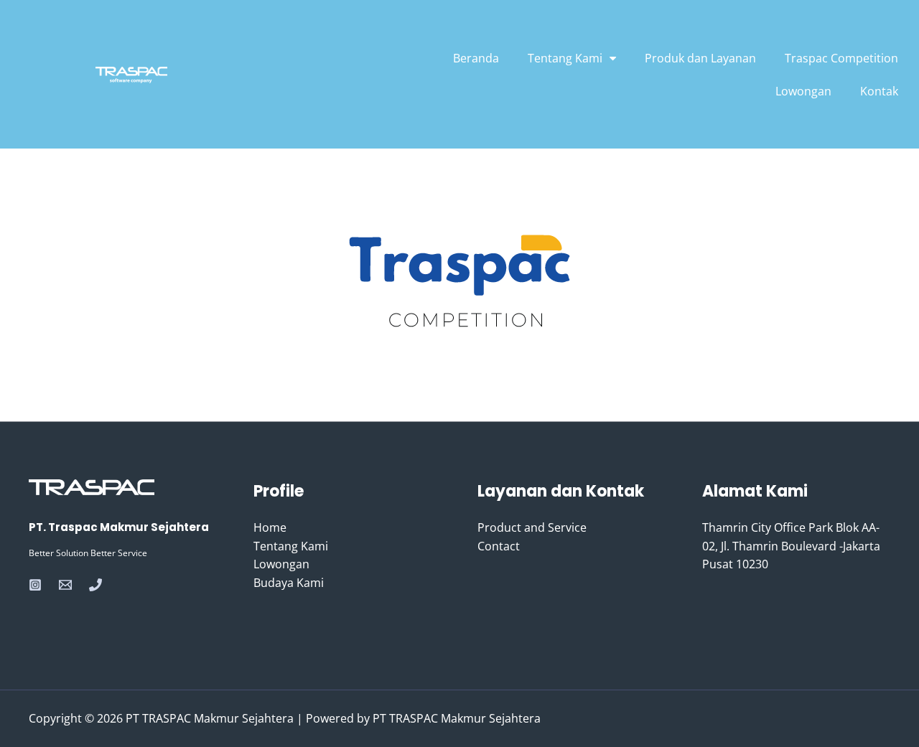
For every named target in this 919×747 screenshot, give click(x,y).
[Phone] (95, 584)
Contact (498, 546)
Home (269, 527)
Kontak (879, 91)
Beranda (476, 58)
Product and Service (532, 527)
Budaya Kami (288, 583)
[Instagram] (35, 584)
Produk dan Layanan (700, 58)
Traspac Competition (841, 58)
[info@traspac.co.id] (65, 584)
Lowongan (803, 91)
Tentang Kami (290, 546)
